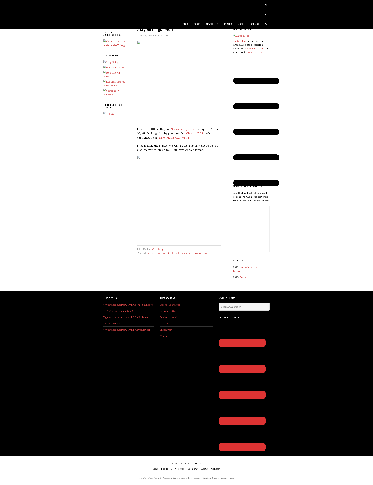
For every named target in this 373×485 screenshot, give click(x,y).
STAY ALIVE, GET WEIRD (174, 137)
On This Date (239, 260)
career (150, 253)
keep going (184, 253)
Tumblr (164, 335)
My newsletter (168, 310)
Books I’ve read (168, 317)
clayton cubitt (163, 253)
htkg (174, 253)
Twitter (164, 323)
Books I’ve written (170, 304)
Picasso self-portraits (184, 129)
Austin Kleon (126, 4)
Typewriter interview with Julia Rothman (126, 317)
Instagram (166, 329)
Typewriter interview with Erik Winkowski (126, 329)
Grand (243, 277)
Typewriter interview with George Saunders (128, 304)
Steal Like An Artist (254, 48)
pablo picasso (199, 253)
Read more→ (255, 52)
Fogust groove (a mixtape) (118, 310)
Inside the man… (112, 323)
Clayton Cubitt (195, 133)
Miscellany (157, 249)
